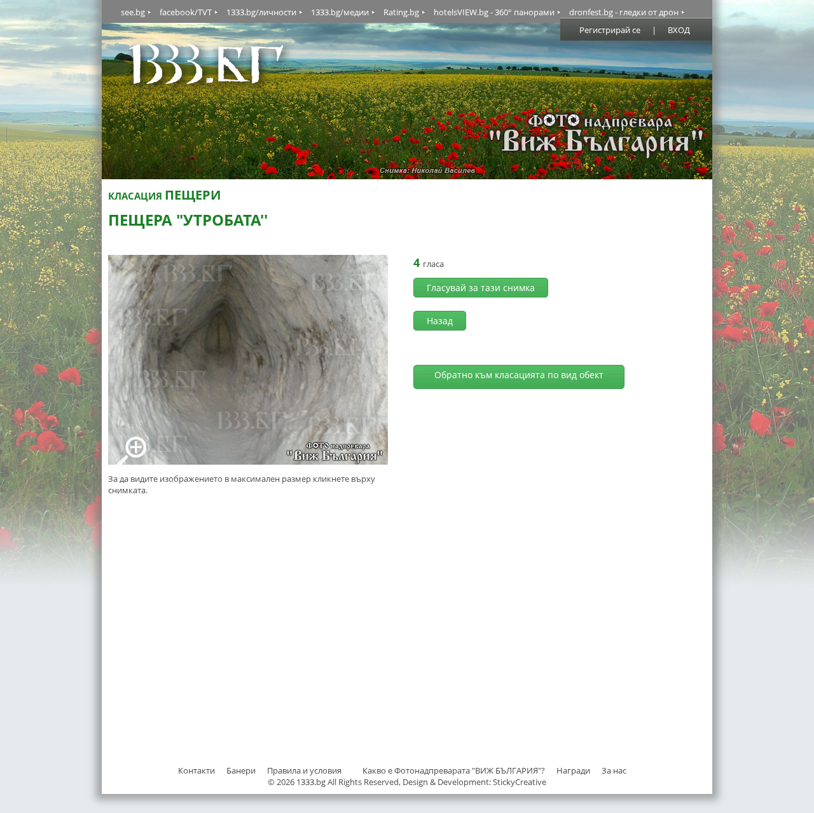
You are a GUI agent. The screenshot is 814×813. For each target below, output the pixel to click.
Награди (573, 770)
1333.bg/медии (340, 12)
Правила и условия (304, 770)
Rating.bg (401, 12)
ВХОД (679, 30)
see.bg (133, 12)
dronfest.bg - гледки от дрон (624, 12)
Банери (242, 770)
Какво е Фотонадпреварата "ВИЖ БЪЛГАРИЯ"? (453, 770)
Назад (440, 321)
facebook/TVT (186, 12)
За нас (614, 770)
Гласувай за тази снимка (481, 288)
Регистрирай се (609, 30)
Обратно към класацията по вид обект (519, 375)
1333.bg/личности (261, 12)
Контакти (196, 770)
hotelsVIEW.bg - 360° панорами (494, 12)
